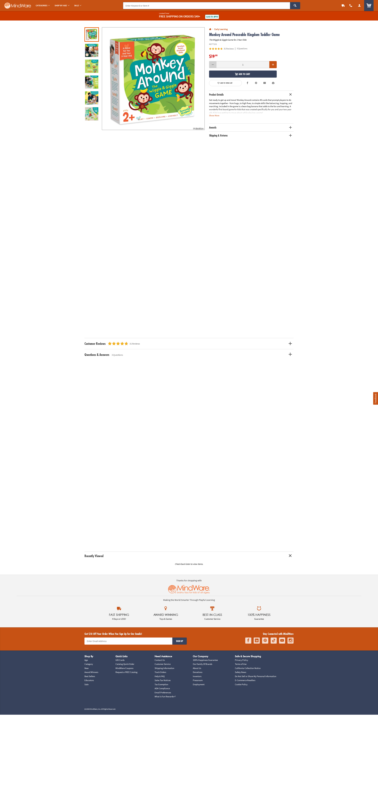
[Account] (359, 5)
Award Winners (91, 672)
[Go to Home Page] (210, 29)
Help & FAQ (160, 676)
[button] (153, 78)
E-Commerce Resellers (245, 680)
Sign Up (179, 641)
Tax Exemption (161, 684)
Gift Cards (119, 660)
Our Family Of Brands (202, 664)
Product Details (216, 94)
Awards (212, 127)
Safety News (240, 672)
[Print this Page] (273, 83)
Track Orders (160, 672)
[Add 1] (273, 64)
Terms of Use (240, 664)
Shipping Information (164, 668)
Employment (199, 684)
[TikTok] (274, 641)
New (86, 668)
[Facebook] (248, 641)
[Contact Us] (351, 5)
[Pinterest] (265, 641)
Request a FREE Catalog (126, 672)
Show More (214, 115)
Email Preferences (163, 692)
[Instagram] (290, 641)
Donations (197, 672)
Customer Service (163, 664)
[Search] (295, 5)
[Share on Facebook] (247, 83)
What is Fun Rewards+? (165, 696)
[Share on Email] (264, 83)
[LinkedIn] (257, 641)
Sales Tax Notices (163, 680)
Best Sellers (89, 676)
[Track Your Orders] (343, 5)
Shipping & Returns (218, 135)
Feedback (375, 398)
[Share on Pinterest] (256, 83)
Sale (86, 684)
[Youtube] (282, 641)
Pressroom (198, 680)
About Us (197, 668)
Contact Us (160, 660)
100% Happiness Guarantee (205, 660)
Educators (89, 680)
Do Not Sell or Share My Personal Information (255, 676)
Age (86, 660)
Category (88, 664)
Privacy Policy (241, 660)
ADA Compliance (162, 688)
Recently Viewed (93, 555)
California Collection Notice (247, 668)
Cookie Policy (241, 684)
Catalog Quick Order (124, 664)
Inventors (197, 676)
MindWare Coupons (124, 668)
